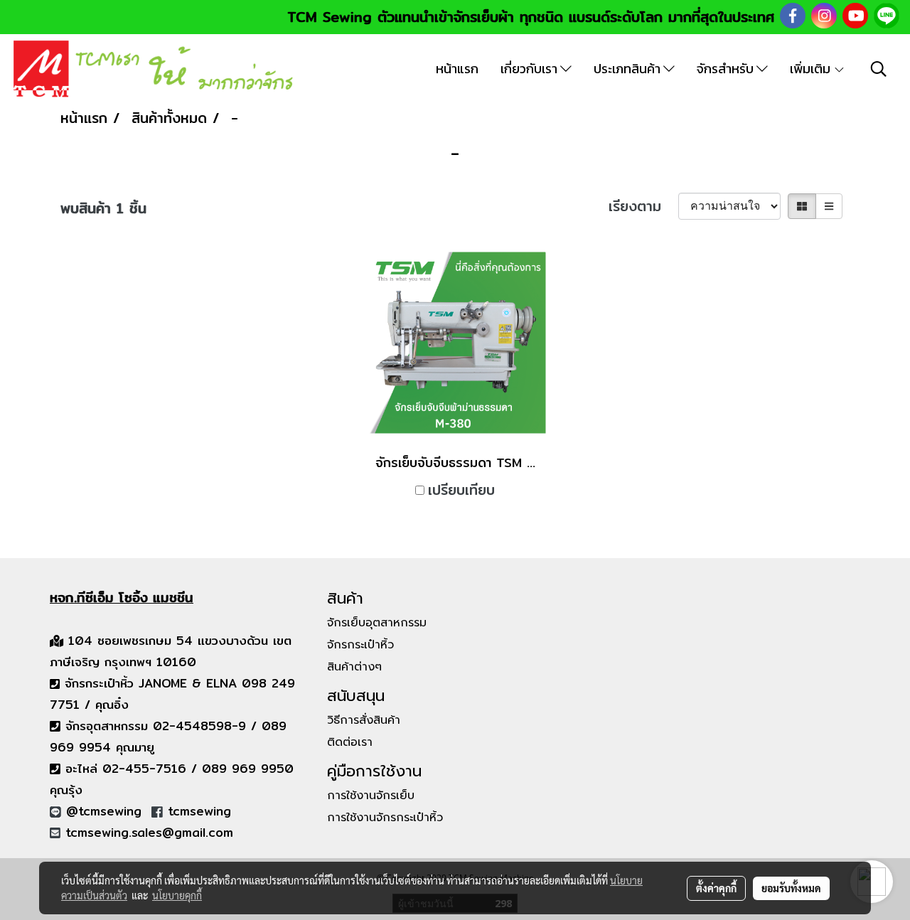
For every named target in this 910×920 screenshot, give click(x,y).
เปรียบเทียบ (461, 490)
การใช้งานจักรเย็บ (370, 795)
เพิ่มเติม (811, 68)
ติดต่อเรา (350, 742)
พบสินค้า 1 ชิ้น (103, 208)
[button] (878, 68)
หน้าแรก (457, 68)
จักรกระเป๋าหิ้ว (360, 644)
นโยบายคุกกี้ (177, 895)
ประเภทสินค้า (628, 68)
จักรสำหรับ (726, 68)
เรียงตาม (643, 206)
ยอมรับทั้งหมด (791, 888)
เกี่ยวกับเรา (530, 68)
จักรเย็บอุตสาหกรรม (377, 622)
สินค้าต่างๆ (354, 666)
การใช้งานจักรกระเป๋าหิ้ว (385, 817)
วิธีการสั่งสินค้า (363, 720)
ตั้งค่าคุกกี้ (716, 888)
